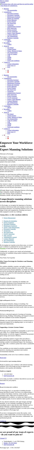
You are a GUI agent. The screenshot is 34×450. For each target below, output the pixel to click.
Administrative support (10, 237)
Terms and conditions (13, 60)
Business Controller (12, 38)
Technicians (7, 230)
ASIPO (9, 44)
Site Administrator (12, 36)
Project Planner (11, 21)
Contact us (7, 62)
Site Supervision (8, 232)
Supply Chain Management (12, 227)
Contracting (7, 39)
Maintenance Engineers (10, 226)
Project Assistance (9, 222)
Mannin (2, 248)
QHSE (9, 59)
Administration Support (14, 26)
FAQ (8, 67)
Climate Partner (11, 49)
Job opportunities (12, 10)
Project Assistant (12, 30)
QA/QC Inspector (12, 31)
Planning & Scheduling (10, 221)
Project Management (9, 218)
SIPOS (9, 41)
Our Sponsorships (12, 52)
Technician (10, 25)
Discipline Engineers (10, 224)
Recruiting (7, 43)
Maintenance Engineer (13, 17)
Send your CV (11, 65)
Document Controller (13, 15)
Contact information (13, 64)
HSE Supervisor (12, 28)
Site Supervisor (11, 23)
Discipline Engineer (13, 13)
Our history (10, 47)
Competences (7, 12)
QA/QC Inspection (9, 234)
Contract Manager (12, 34)
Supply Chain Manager (14, 33)
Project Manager (12, 20)
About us (6, 46)
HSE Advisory (8, 235)
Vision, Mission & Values (14, 51)
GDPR (9, 57)
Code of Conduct (12, 54)
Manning (6, 8)
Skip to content (4, 1)
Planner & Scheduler (13, 18)
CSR (8, 56)
